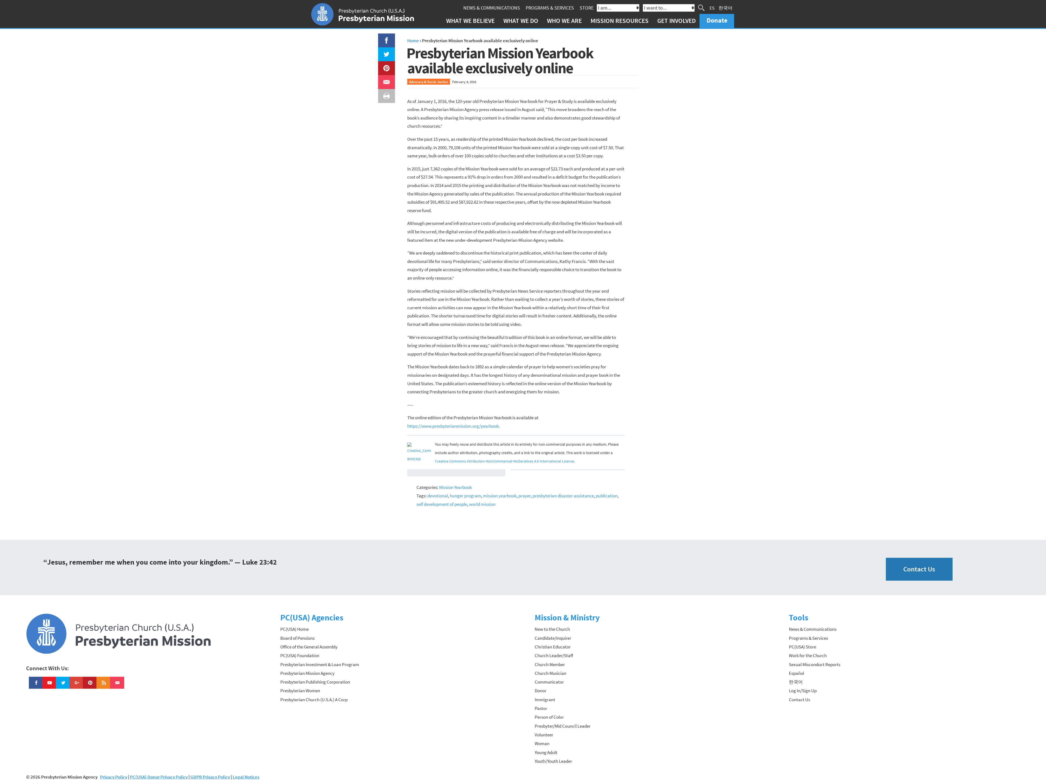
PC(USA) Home (294, 629)
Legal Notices (246, 777)
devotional (437, 496)
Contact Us (919, 569)
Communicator (549, 682)
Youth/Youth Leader (553, 761)
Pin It (384, 65)
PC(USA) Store (802, 647)
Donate (717, 20)
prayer (524, 496)
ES (712, 8)
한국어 (725, 8)
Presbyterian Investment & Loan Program (319, 664)
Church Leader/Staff (554, 656)
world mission (482, 504)
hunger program (465, 496)
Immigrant (545, 700)
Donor (540, 691)
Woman (542, 743)
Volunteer (544, 735)
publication (607, 496)
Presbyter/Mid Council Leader (563, 726)
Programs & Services (550, 8)
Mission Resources (620, 20)
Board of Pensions (297, 638)
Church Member (550, 664)
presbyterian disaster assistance (563, 496)
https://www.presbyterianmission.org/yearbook (453, 426)
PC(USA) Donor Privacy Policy (159, 777)
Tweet (385, 51)
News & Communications (491, 8)
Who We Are (564, 20)
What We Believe (470, 20)
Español (796, 673)
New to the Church (552, 629)
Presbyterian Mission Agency (307, 673)
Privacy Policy (113, 777)
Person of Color (549, 717)
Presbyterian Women (300, 691)
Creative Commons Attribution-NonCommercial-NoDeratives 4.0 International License (504, 461)
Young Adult (546, 752)
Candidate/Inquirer (553, 638)
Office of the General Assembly (308, 647)
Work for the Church (808, 656)
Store (587, 8)
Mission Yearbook (455, 487)
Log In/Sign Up (803, 691)
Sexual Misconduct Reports (814, 664)
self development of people (441, 504)
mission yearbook (499, 496)
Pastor (541, 708)
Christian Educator (553, 647)
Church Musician (550, 673)
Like (383, 38)
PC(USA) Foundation (299, 656)
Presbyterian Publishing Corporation (315, 682)
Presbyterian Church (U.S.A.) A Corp (314, 700)
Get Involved (676, 20)
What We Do (520, 20)
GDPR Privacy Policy (210, 777)
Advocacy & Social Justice (428, 81)
